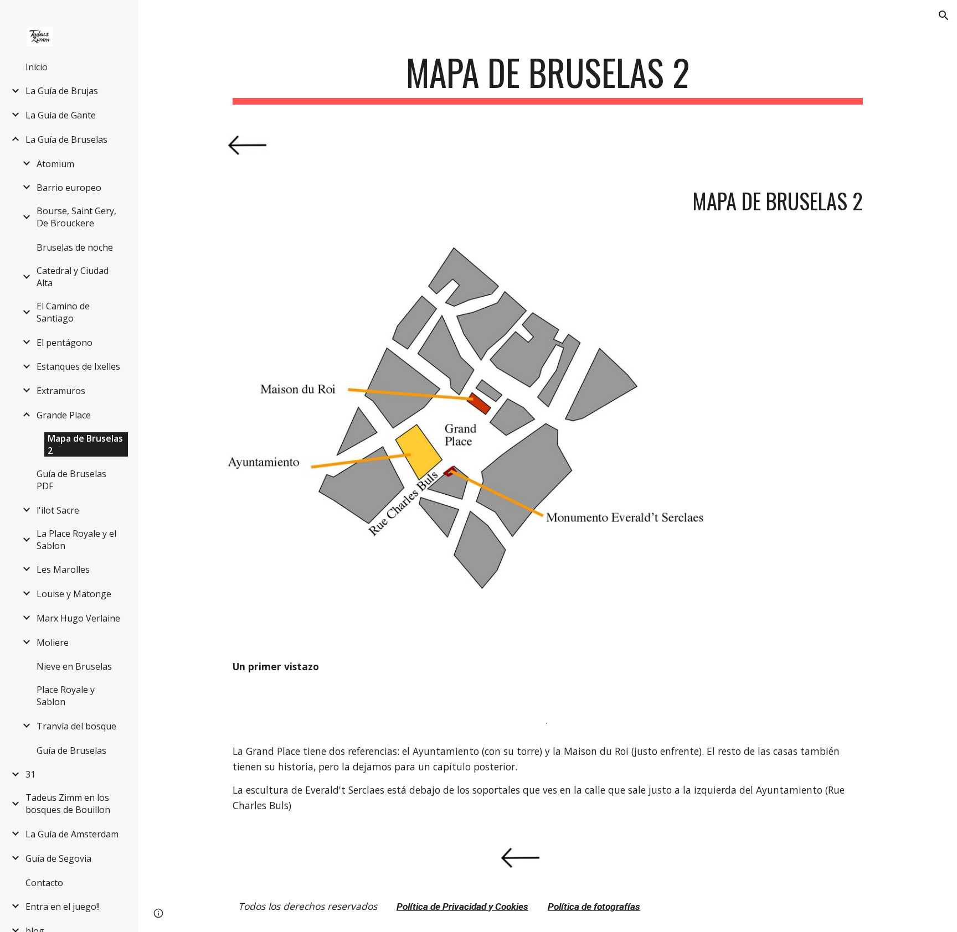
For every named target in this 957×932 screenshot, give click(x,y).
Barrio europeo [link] (69, 188)
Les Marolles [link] (63, 569)
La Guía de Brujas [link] (61, 91)
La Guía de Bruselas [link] (66, 139)
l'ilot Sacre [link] (58, 510)
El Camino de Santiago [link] (63, 312)
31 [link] (30, 774)
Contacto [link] (44, 883)
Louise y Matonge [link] (74, 594)
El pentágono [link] (64, 342)
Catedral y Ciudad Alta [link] (73, 277)
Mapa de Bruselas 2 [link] (85, 444)
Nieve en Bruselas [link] (74, 666)
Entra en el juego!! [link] (62, 906)
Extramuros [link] (61, 391)
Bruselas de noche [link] (75, 247)
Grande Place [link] (64, 415)
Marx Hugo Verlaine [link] (78, 618)
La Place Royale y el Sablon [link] (76, 539)
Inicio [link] (36, 67)
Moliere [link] (53, 642)
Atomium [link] (55, 164)
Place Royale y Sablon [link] (66, 696)
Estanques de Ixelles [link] (78, 366)
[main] (547, 77)
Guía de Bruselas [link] (71, 750)
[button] (943, 15)
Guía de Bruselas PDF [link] (71, 480)
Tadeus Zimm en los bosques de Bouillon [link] (67, 803)
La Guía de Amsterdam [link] (72, 834)
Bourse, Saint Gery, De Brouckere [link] (76, 217)
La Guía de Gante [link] (60, 115)
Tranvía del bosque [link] (76, 726)
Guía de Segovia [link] (58, 858)
